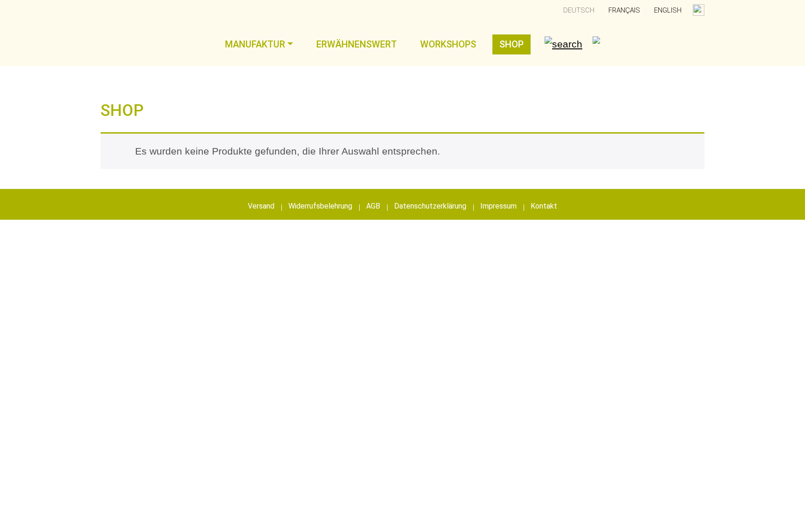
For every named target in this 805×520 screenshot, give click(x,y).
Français (624, 10)
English (668, 10)
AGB (373, 206)
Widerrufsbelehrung (320, 206)
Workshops (448, 44)
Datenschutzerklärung (430, 206)
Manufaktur (255, 44)
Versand (261, 206)
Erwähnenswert (356, 44)
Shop (511, 44)
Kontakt (544, 206)
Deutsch (578, 10)
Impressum (498, 206)
